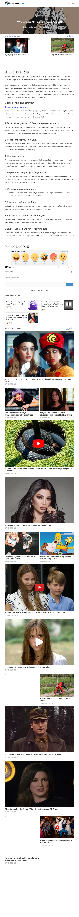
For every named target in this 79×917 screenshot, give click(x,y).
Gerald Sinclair (30, 27)
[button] (73, 4)
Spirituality (39, 17)
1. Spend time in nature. (16, 107)
